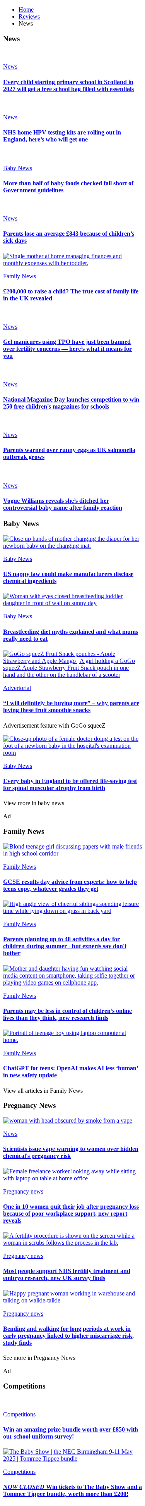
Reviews (29, 16)
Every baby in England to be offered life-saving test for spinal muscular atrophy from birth (70, 784)
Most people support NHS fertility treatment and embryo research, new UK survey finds (66, 1274)
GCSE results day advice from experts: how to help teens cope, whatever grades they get (70, 885)
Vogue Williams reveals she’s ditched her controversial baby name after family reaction (62, 504)
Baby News (17, 168)
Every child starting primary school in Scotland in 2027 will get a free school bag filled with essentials (68, 85)
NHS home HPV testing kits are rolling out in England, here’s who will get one (62, 136)
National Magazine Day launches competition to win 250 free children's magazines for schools (71, 403)
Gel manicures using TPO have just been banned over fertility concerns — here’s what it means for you (67, 348)
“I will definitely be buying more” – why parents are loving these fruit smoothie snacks (71, 706)
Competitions (19, 1414)
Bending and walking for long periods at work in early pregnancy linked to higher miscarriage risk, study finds (68, 1335)
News (10, 66)
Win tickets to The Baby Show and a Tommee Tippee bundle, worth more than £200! (72, 1490)
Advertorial (17, 688)
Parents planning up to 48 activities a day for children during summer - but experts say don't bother (64, 946)
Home (26, 9)
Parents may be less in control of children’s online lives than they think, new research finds (67, 1014)
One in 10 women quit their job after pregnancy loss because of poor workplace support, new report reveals (71, 1213)
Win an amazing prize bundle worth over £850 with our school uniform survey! (70, 1433)
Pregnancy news (23, 1191)
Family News (19, 276)
